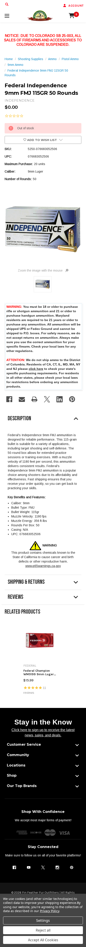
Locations (16, 765)
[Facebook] (9, 399)
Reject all (43, 930)
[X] (47, 399)
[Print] (34, 399)
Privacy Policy (49, 911)
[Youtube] (29, 867)
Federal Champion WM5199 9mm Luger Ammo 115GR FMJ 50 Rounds (38, 672)
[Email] (21, 399)
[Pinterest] (72, 399)
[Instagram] (57, 867)
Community (18, 755)
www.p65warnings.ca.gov (43, 566)
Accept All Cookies (43, 939)
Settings (43, 920)
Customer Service (24, 744)
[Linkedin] (59, 399)
